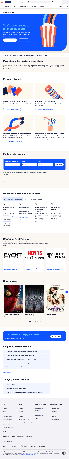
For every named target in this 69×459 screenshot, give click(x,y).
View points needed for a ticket (12, 141)
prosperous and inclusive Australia (27, 454)
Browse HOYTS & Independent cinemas (33, 268)
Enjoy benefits (7, 55)
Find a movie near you (10, 40)
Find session (59, 164)
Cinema (23, 161)
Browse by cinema (29, 55)
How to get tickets (17, 55)
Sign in (4, 181)
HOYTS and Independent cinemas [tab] (33, 199)
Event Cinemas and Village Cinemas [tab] (13, 199)
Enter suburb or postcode (11, 161)
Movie (39, 161)
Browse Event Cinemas (9, 269)
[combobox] (12, 164)
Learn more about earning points (45, 109)
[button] (66, 292)
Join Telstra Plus (24, 40)
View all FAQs (6, 372)
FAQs (46, 55)
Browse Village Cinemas (53, 269)
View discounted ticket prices (12, 109)
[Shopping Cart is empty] (67, 6)
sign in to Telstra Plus (8, 216)
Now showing (39, 55)
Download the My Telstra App (25, 218)
